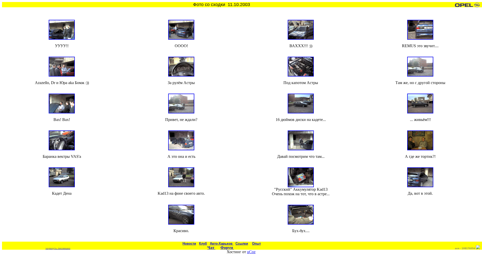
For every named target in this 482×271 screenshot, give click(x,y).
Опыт (256, 243)
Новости (189, 243)
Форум (227, 247)
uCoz (251, 252)
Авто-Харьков (221, 243)
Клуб (203, 243)
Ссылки (241, 243)
